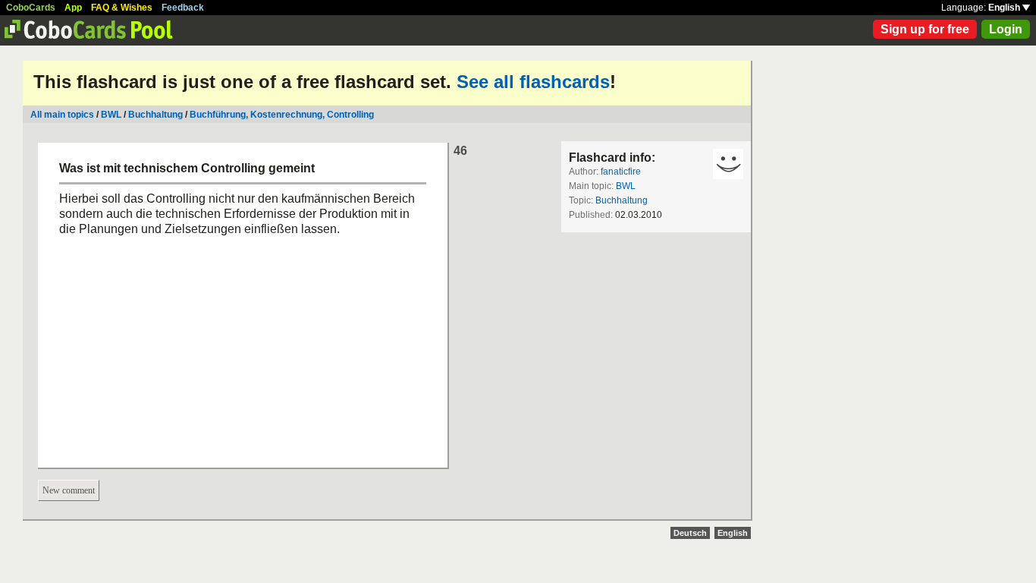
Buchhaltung (155, 114)
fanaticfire (621, 171)
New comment (68, 490)
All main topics (62, 114)
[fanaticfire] (728, 164)
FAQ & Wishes (121, 7)
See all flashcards (533, 81)
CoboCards (30, 7)
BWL (111, 114)
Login (1005, 29)
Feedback (183, 7)
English (1005, 7)
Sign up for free (925, 29)
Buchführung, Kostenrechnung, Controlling (282, 114)
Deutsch (690, 532)
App (73, 7)
